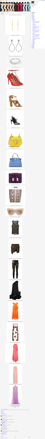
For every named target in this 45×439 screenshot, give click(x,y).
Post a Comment (2, 435)
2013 (32, 45)
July (33, 40)
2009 (32, 47)
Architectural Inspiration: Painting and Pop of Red (37, 26)
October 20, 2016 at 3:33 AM (4, 434)
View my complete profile (34, 4)
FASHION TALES (3, 422)
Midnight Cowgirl (3, 427)
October (33, 20)
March (33, 42)
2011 (32, 46)
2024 (32, 14)
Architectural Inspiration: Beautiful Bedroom (36, 21)
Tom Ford (1, 410)
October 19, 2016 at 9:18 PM (4, 429)
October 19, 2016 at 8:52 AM (4, 414)
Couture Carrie (8, 3)
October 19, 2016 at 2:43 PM (4, 423)
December (34, 19)
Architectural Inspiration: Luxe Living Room (36, 34)
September (34, 39)
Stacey (2, 418)
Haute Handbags (34, 24)
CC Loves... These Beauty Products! (36, 31)
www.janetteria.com (4, 432)
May (33, 41)
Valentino (3, 410)
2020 (32, 16)
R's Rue (3, 412)
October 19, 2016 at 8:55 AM (4, 420)
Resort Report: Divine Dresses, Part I (36, 28)
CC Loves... (34, 23)
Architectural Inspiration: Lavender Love (36, 30)
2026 (32, 13)
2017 (32, 18)
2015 (32, 44)
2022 (32, 15)
